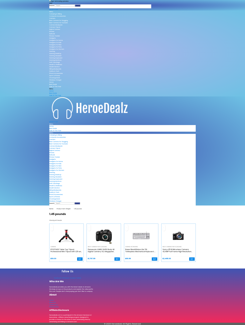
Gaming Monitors (55, 60)
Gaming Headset (55, 56)
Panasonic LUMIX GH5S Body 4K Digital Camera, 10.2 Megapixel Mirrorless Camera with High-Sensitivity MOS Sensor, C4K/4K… (101, 252)
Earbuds (52, 34)
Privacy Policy (54, 307)
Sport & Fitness (54, 75)
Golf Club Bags (54, 62)
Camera (52, 18)
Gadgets (52, 38)
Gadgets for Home (56, 40)
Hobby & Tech (54, 71)
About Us (52, 302)
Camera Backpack (55, 25)
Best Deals (53, 84)
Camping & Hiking (55, 14)
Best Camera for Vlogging (58, 20)
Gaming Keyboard (55, 58)
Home (51, 82)
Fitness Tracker (54, 36)
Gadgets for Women (56, 49)
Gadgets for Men (55, 45)
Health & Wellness (55, 64)
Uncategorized (54, 78)
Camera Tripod (54, 27)
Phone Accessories (56, 73)
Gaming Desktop (55, 53)
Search (51, 6)
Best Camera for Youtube (58, 23)
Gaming (52, 51)
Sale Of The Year (55, 87)
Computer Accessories (57, 16)
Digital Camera (54, 29)
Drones (51, 31)
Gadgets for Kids (55, 42)
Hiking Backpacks (55, 69)
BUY (79, 259)
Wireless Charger (55, 80)
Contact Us (53, 305)
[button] (63, 12)
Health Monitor (54, 67)
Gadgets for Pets (55, 47)
